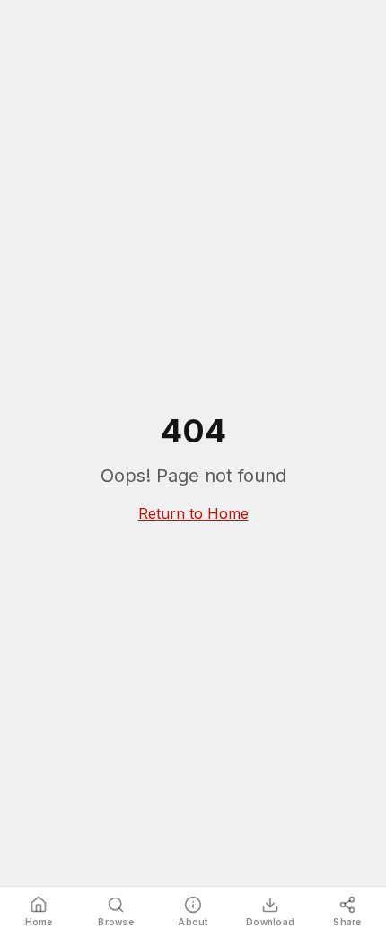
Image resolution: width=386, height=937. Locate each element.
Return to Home (193, 513)
